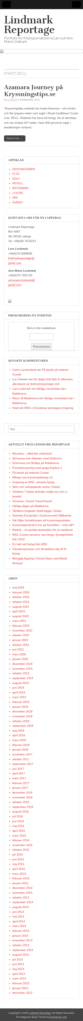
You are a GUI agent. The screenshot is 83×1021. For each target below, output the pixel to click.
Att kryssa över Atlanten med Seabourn (37, 458)
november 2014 (22, 892)
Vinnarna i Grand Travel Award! (32, 501)
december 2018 (22, 711)
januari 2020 (20, 659)
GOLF (16, 178)
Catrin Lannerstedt (24, 369)
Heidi (15, 407)
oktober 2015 (20, 849)
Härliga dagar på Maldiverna (30, 506)
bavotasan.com (58, 1017)
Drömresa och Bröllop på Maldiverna (35, 463)
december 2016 (22, 792)
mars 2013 (19, 978)
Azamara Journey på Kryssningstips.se (33, 91)
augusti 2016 (20, 811)
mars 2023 (19, 620)
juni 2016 (18, 821)
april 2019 (18, 692)
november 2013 (22, 940)
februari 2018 (20, 745)
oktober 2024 (20, 601)
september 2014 (22, 902)
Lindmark (12, 99)
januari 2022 (20, 640)
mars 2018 (19, 740)
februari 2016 (20, 840)
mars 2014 (19, 926)
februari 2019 (20, 702)
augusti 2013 (20, 954)
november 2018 (22, 716)
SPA (15, 197)
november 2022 (22, 630)
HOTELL (17, 183)
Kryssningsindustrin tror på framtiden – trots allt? (43, 525)
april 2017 (18, 773)
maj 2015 (18, 864)
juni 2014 (18, 911)
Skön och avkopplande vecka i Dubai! (36, 486)
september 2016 (22, 806)
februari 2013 (20, 983)
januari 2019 (20, 706)
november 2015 (22, 845)
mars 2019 (19, 697)
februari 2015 (20, 878)
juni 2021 (18, 649)
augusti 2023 (20, 616)
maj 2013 (18, 969)
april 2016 (18, 830)
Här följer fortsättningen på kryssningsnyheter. (41, 520)
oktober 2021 (20, 644)
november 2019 (22, 668)
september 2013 (22, 950)
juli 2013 (17, 959)
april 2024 (18, 611)
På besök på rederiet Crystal (30, 472)
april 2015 (18, 868)
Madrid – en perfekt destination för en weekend (42, 529)
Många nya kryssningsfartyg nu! (32, 477)
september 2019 (22, 678)
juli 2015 (17, 854)
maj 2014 (18, 916)
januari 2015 (20, 883)
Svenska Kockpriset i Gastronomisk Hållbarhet (41, 515)
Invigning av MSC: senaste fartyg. (33, 482)
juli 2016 (17, 816)
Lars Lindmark (21, 388)
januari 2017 (20, 787)
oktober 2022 (20, 635)
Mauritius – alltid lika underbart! (32, 453)
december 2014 (22, 887)
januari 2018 (20, 749)
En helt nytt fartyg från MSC (30, 544)
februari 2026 (20, 592)
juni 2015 (18, 859)
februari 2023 (20, 625)
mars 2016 (19, 835)
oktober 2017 (20, 759)
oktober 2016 (20, 802)
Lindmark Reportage (29, 25)
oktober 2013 (20, 945)
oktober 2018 (20, 721)
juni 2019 (18, 687)
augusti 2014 (20, 907)
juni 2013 (18, 964)
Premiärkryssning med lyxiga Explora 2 (37, 467)
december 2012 (22, 992)
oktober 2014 (20, 897)
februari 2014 (20, 930)
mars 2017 (19, 778)
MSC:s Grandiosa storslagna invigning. (49, 407)
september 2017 (22, 763)
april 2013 (18, 973)
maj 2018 (18, 730)
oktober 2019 (20, 673)
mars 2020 (19, 654)
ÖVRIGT (17, 202)
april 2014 (18, 921)
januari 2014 (20, 935)
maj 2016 (18, 825)
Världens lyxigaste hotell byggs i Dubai (36, 510)
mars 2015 (19, 873)
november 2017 (22, 754)
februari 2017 (20, 783)
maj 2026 (18, 587)
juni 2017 (18, 768)
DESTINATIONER (23, 169)
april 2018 (18, 735)
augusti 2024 (20, 606)
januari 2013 (20, 988)
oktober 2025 (20, 597)
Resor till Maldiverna (25, 398)
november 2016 (22, 797)
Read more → (15, 138)
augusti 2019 (20, 683)
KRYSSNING (20, 188)
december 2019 (22, 663)
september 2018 (22, 725)
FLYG (16, 173)
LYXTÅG (17, 193)
